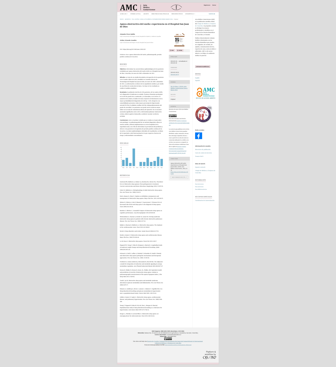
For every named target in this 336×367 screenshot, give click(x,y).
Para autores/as (199, 186)
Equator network (200, 167)
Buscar (212, 14)
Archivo (146, 14)
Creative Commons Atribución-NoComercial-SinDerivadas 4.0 (179, 123)
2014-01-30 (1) (175, 74)
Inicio (122, 19)
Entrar (214, 5)
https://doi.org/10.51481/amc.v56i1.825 (134, 49)
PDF (172, 50)
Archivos (128, 19)
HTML (180, 50)
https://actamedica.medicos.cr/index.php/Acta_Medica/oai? (178, 344)
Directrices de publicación (203, 149)
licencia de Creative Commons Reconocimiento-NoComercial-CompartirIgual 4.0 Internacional (175, 341)
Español (197, 80)
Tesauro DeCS (199, 156)
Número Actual (135, 14)
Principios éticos (177, 14)
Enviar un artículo (202, 66)
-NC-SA (181, 153)
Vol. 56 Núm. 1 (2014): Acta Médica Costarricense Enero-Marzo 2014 (152, 19)
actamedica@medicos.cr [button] (174, 334)
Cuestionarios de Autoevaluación (204, 200)
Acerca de (123, 14)
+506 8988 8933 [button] (168, 336)
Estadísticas (189, 14)
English (197, 78)
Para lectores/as (199, 184)
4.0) (184, 153)
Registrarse (207, 5)
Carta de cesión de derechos (203, 153)
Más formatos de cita (178, 177)
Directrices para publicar (160, 14)
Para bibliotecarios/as (201, 189)
